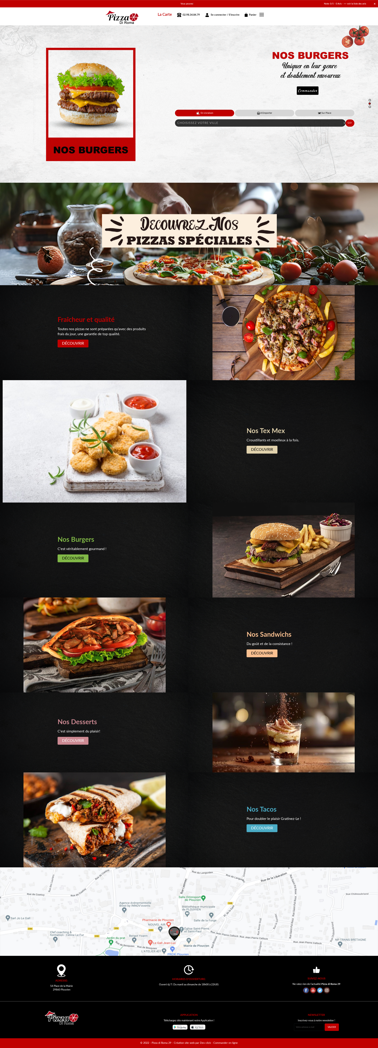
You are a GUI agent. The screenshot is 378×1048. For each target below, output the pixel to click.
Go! (350, 123)
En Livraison (206, 113)
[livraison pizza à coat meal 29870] (122, 13)
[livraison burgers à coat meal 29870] (283, 550)
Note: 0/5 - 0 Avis (333, 4)
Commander (307, 90)
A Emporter (266, 113)
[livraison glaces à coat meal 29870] (283, 732)
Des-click (205, 1043)
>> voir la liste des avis (355, 4)
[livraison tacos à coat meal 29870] (94, 819)
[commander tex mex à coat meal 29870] (94, 441)
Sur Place (326, 113)
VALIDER (332, 1027)
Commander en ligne (225, 1043)
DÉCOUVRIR (73, 343)
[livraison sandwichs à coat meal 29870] (94, 645)
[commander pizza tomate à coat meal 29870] (283, 332)
